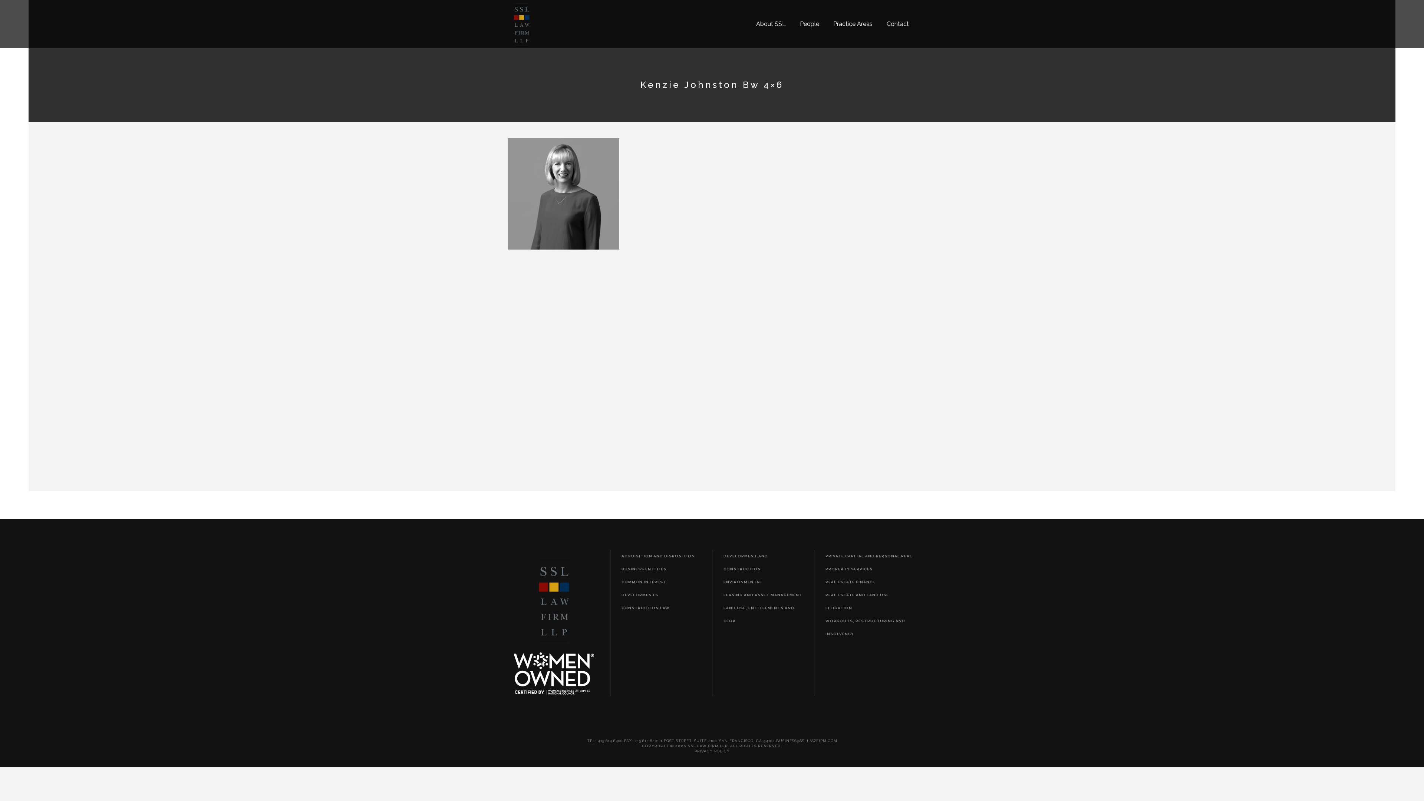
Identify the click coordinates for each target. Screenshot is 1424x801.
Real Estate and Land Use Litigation (857, 601)
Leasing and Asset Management (762, 595)
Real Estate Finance (850, 582)
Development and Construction (745, 562)
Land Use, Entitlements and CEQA (758, 614)
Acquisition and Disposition (658, 556)
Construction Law (646, 608)
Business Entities (644, 569)
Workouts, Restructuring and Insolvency (865, 627)
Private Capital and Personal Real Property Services (868, 562)
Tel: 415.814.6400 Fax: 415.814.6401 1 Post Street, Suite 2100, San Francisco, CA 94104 (681, 741)
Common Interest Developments (644, 588)
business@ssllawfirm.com (806, 741)
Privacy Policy (712, 751)
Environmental (742, 582)
